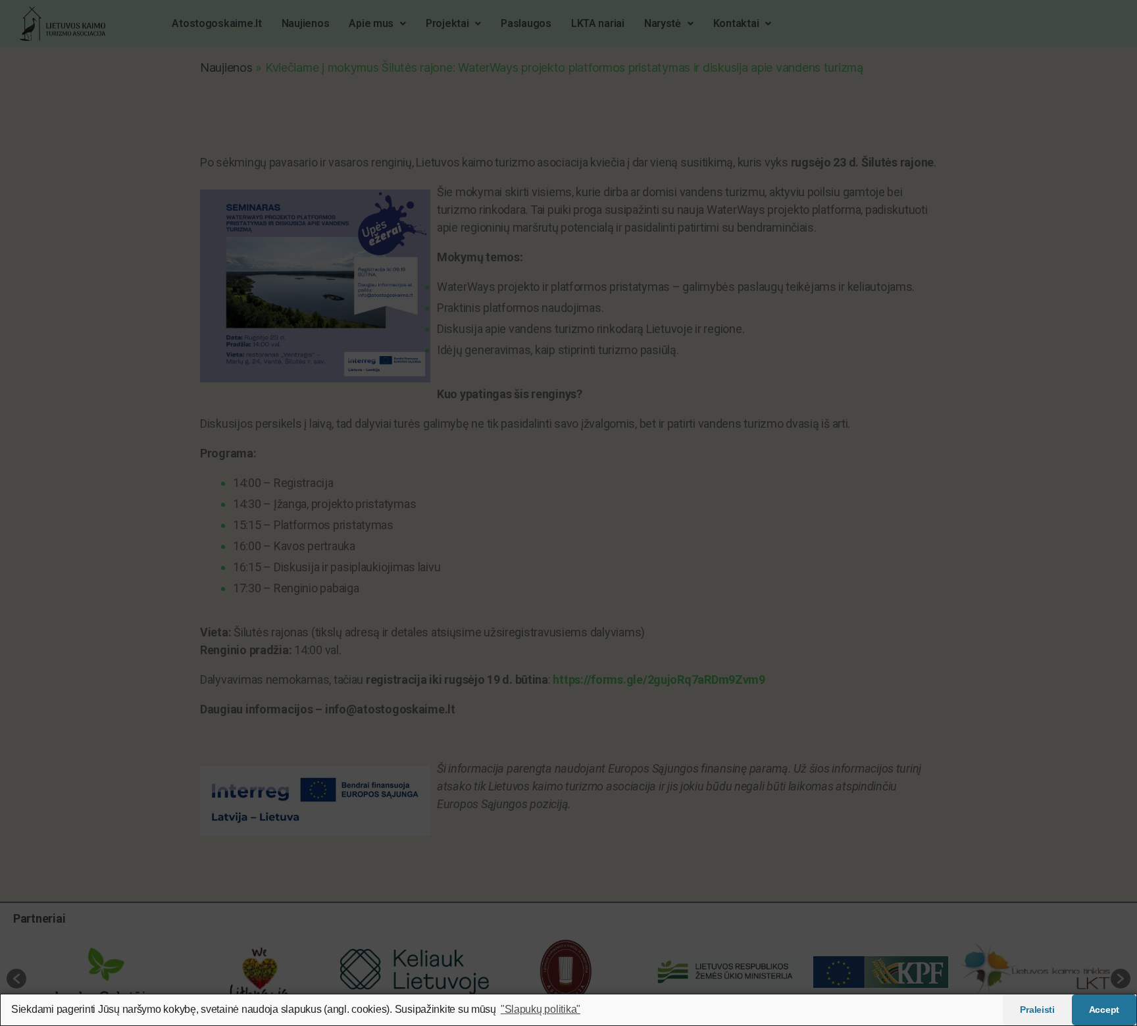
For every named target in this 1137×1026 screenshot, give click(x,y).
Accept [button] (1104, 1009)
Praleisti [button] (1037, 1009)
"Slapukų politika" (540, 1009)
